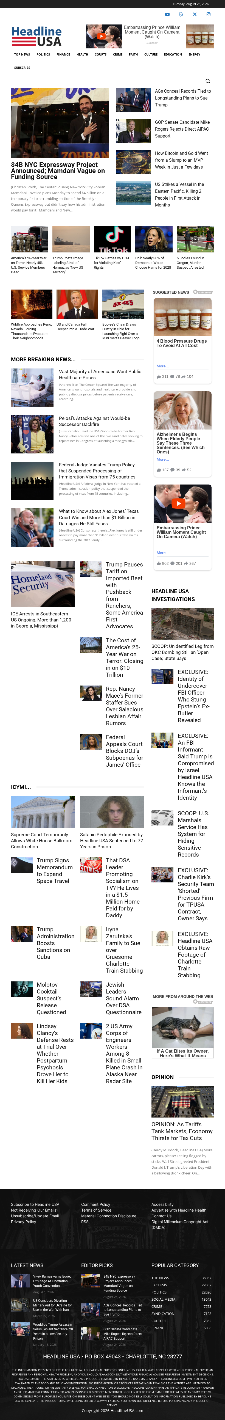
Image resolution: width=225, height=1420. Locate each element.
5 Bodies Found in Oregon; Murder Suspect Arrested (190, 262)
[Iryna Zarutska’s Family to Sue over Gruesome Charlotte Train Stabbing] (91, 934)
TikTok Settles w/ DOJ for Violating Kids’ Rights (111, 262)
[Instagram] (208, 14)
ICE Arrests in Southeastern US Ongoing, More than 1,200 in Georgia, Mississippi (41, 620)
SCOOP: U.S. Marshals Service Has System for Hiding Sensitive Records (193, 834)
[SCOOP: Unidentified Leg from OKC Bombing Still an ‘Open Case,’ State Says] (182, 624)
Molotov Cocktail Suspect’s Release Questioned (51, 998)
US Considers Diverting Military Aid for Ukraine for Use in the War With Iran (52, 1305)
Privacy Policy (23, 1221)
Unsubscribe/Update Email (35, 1215)
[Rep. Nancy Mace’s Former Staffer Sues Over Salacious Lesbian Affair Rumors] (91, 693)
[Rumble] (181, 14)
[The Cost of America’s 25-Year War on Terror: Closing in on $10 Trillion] (91, 645)
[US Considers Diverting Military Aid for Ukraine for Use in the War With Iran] (20, 1305)
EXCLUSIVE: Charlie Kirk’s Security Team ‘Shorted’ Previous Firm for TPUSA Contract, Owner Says (196, 894)
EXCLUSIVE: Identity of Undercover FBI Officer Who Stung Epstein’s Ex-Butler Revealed (194, 696)
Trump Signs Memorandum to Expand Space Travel (55, 870)
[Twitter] (194, 14)
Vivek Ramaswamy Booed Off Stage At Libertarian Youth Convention (52, 1281)
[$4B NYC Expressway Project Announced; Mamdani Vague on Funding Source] (60, 123)
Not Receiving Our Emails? (34, 1210)
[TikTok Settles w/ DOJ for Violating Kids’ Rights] (112, 239)
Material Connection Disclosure (108, 1215)
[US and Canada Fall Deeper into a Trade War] (77, 304)
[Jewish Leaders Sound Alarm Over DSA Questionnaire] (91, 989)
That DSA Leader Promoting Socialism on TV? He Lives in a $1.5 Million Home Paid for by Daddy (123, 888)
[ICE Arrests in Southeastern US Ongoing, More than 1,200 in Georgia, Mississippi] (43, 584)
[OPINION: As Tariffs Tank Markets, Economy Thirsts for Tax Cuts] (182, 1102)
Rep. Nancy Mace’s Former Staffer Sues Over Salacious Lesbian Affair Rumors (125, 706)
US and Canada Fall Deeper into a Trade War (75, 326)
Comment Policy (95, 1204)
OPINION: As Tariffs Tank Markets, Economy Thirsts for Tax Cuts (182, 1131)
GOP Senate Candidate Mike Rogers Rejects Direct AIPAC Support (182, 129)
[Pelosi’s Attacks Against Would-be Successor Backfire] (32, 434)
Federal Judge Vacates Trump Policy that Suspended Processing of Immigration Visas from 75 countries (97, 471)
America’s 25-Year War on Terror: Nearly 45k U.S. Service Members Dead (28, 265)
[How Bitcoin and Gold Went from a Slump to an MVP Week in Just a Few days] (133, 162)
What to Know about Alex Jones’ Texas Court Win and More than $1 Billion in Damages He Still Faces (99, 517)
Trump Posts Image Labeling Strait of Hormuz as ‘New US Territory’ (67, 265)
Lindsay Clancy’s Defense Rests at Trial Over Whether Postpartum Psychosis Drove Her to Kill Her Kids (55, 1054)
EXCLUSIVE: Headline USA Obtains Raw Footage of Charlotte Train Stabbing (195, 955)
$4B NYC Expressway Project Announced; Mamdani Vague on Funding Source (58, 171)
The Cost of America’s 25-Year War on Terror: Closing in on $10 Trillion (125, 657)
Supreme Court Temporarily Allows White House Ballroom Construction (41, 840)
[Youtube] (167, 14)
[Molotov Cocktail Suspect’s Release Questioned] (22, 989)
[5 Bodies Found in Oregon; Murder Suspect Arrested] (195, 239)
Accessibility (162, 1204)
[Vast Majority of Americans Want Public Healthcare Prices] (32, 387)
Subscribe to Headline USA (35, 1204)
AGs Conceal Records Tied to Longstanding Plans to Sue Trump (183, 98)
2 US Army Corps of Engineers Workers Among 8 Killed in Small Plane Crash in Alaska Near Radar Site (124, 1054)
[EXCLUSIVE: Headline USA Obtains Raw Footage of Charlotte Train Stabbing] (162, 938)
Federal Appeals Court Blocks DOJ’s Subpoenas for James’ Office (124, 751)
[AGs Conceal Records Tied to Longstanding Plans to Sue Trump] (133, 100)
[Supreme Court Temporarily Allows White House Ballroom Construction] (43, 812)
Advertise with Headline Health (178, 1210)
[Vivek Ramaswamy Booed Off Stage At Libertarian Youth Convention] (20, 1280)
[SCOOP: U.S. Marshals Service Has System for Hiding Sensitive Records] (162, 817)
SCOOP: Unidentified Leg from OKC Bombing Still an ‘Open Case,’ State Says (182, 652)
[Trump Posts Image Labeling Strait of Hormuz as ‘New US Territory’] (71, 239)
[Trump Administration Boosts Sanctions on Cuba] (22, 934)
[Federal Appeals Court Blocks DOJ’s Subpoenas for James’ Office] (91, 742)
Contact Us (161, 1215)
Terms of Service (96, 1210)
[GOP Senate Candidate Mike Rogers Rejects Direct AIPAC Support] (133, 131)
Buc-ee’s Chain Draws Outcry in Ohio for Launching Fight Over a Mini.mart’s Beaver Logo (120, 331)
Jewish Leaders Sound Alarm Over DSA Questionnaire (124, 998)
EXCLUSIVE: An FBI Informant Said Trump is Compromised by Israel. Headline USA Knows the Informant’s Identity (196, 767)
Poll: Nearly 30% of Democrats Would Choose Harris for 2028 (153, 262)
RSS (85, 1221)
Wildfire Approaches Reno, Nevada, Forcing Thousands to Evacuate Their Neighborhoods (31, 331)
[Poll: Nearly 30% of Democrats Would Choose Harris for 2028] (154, 239)
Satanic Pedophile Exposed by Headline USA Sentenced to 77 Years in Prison (111, 840)
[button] (207, 81)
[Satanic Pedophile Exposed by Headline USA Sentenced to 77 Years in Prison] (112, 812)
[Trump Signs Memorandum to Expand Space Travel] (22, 865)
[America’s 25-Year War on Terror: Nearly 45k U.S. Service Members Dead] (29, 239)
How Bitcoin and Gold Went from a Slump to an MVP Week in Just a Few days (181, 160)
